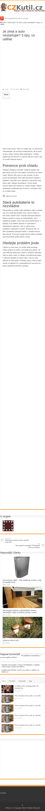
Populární (12, 681)
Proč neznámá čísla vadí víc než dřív (16, 18)
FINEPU (21, 667)
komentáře (22, 681)
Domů (4, 22)
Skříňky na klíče (16, 670)
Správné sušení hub (10, 640)
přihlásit (14, 657)
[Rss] (22, 805)
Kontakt (3, 793)
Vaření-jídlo (11, 22)
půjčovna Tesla (11, 196)
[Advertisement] (22, 65)
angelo (6, 89)
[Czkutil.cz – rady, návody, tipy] (22, 7)
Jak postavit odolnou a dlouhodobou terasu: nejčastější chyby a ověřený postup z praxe (20, 611)
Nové (4, 681)
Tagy (30, 681)
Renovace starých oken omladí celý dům (17, 540)
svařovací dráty (32, 258)
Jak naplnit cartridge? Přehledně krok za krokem (27, 545)
